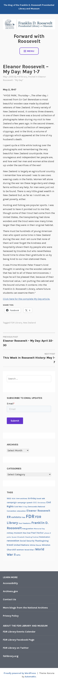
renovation (13, 540)
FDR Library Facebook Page (18, 639)
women (20, 549)
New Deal (27, 533)
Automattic (30, 676)
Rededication (44, 537)
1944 (18, 499)
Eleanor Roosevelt (38, 510)
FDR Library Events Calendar (19, 631)
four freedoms (25, 523)
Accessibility (10, 583)
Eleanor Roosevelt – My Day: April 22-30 (28, 341)
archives (23, 498)
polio (9, 537)
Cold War (18, 507)
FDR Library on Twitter (16, 647)
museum (18, 533)
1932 (9, 498)
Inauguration (27, 528)
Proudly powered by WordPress (20, 673)
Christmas (41, 503)
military (10, 533)
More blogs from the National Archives (25, 607)
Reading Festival (32, 537)
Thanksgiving (42, 541)
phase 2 (47, 533)
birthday (32, 498)
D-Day (25, 507)
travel (10, 545)
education (21, 511)
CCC (35, 502)
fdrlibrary (22, 76)
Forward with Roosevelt (29, 38)
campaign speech (24, 502)
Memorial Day (39, 529)
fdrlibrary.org (10, 656)
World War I (29, 550)
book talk (41, 498)
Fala (23, 517)
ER (9, 517)
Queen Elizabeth (18, 537)
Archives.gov (10, 591)
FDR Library (16, 322)
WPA (18, 555)
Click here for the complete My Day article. (26, 298)
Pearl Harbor (37, 533)
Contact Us (9, 599)
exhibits (16, 517)
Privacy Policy (11, 615)
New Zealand (29, 322)
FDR (30, 516)
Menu (30, 51)
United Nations (21, 545)
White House (35, 545)
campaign (12, 502)
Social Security (27, 541)
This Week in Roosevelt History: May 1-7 (29, 358)
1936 (13, 499)
